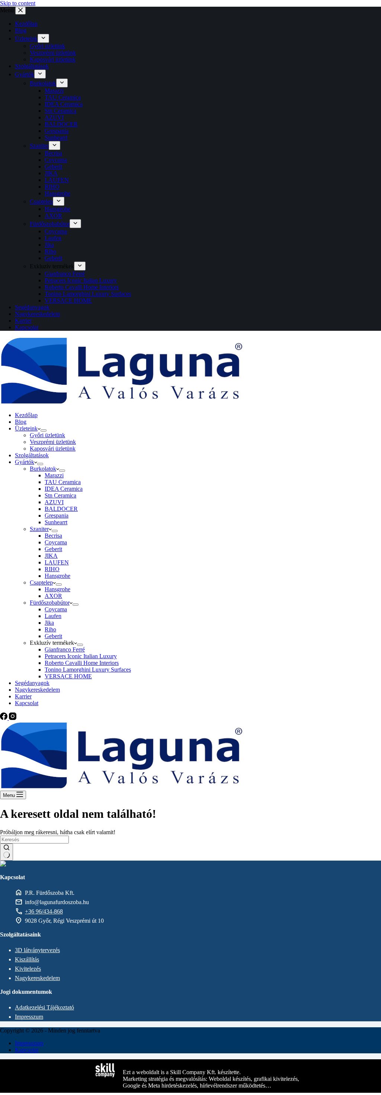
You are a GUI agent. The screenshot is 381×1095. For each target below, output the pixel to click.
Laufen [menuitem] (53, 238)
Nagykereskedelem (37, 978)
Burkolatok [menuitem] (43, 83)
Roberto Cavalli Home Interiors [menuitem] (82, 287)
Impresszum (29, 1017)
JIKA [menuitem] (51, 173)
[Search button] (6, 852)
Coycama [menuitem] (56, 160)
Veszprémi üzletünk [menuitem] (53, 52)
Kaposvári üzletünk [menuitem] (53, 59)
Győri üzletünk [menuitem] (47, 46)
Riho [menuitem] (50, 251)
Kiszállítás (27, 959)
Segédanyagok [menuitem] (32, 307)
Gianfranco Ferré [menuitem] (65, 273)
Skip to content (17, 3)
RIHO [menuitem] (52, 186)
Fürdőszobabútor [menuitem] (50, 224)
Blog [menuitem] (20, 30)
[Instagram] (12, 718)
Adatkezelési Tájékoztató (44, 1007)
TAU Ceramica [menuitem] (63, 97)
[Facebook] (4, 718)
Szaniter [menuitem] (39, 146)
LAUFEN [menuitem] (57, 180)
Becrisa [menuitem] (53, 153)
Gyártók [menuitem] (24, 74)
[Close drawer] (20, 11)
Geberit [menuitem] (53, 166)
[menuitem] (43, 38)
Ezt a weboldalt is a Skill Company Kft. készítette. (182, 1072)
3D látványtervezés (37, 950)
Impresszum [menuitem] (29, 1043)
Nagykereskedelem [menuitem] (37, 314)
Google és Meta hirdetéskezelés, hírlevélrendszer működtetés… (197, 1085)
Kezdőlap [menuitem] (26, 23)
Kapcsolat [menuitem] (26, 327)
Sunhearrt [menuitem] (56, 137)
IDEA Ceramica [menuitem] (64, 104)
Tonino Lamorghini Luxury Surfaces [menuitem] (88, 294)
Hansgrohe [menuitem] (57, 193)
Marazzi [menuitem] (54, 90)
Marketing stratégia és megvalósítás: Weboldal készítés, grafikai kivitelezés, (211, 1079)
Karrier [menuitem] (23, 320)
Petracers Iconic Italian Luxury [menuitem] (81, 280)
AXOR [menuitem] (53, 215)
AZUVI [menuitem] (54, 117)
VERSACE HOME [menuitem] (68, 300)
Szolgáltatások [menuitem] (32, 66)
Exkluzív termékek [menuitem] (52, 266)
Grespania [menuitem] (56, 131)
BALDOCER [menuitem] (61, 124)
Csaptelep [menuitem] (41, 201)
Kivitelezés (28, 969)
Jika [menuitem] (49, 244)
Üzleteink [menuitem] (26, 38)
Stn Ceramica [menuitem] (60, 111)
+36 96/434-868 (44, 911)
